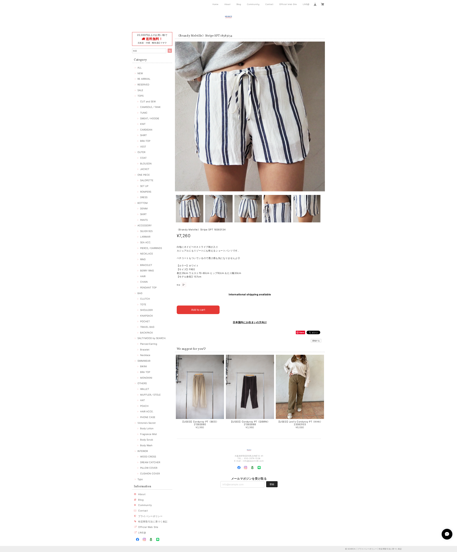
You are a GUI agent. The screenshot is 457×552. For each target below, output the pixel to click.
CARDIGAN (146, 129)
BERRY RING (147, 270)
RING (143, 259)
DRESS (143, 197)
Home (215, 4)
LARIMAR (145, 236)
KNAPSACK (146, 315)
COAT (143, 157)
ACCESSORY (144, 225)
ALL (139, 67)
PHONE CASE (147, 417)
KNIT (142, 124)
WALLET (144, 389)
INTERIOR (142, 451)
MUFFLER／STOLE (150, 394)
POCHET (145, 321)
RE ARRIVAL (143, 78)
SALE (140, 90)
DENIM (144, 208)
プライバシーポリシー (150, 516)
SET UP (144, 186)
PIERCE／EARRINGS (151, 248)
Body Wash (146, 445)
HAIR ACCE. (147, 411)
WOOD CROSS (148, 456)
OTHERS (142, 383)
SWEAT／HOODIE (149, 118)
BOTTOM (142, 203)
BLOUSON (146, 163)
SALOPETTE (146, 180)
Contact (269, 4)
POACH (144, 406)
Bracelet (144, 349)
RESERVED (143, 84)
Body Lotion (147, 428)
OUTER (141, 152)
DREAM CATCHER (150, 462)
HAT (142, 400)
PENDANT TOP (148, 287)
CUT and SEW (148, 101)
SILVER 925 (146, 231)
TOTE (143, 304)
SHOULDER (146, 310)
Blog (239, 4)
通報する (316, 341)
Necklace (145, 355)
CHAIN (144, 281)
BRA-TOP (145, 140)
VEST (143, 146)
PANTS (144, 219)
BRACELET (146, 265)
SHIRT (143, 135)
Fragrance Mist (148, 434)
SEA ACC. (145, 242)
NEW (140, 73)
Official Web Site (288, 4)
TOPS (140, 95)
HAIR (142, 276)
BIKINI (143, 366)
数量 (178, 285)
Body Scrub (146, 439)
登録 (272, 484)
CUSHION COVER (150, 473)
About (227, 4)
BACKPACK (146, 332)
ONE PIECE (143, 174)
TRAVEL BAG (147, 326)
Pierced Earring (148, 343)
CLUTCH (145, 298)
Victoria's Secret (146, 422)
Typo (140, 479)
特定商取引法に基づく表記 (152, 521)
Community (253, 4)
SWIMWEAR (143, 360)
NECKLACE (146, 253)
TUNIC (143, 112)
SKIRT (143, 214)
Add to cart (198, 309)
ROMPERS (145, 191)
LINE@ (306, 4)
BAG (139, 293)
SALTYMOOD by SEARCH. (151, 338)
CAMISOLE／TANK (150, 107)
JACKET (144, 169)
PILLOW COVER (148, 467)
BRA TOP (145, 372)
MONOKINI (146, 377)
